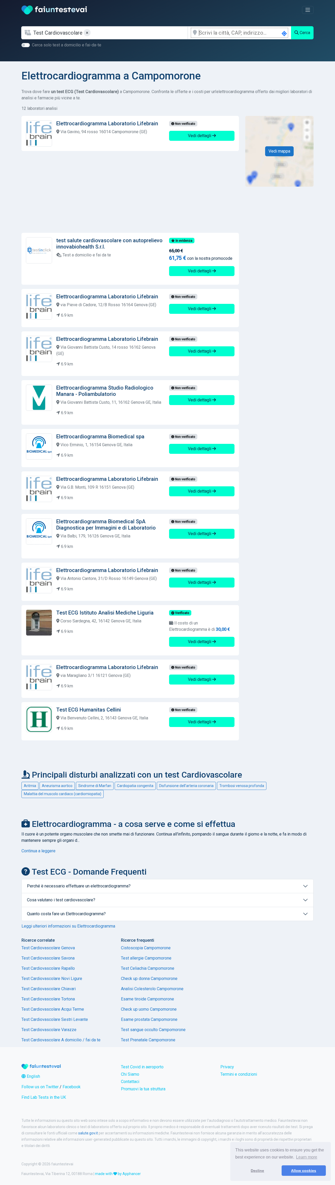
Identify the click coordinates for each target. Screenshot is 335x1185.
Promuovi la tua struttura (143, 1088)
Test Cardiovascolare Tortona (48, 999)
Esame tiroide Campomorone (147, 999)
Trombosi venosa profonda (241, 786)
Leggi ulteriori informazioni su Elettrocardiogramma (68, 926)
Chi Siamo (130, 1074)
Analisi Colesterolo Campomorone (152, 988)
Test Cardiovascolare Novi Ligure (51, 978)
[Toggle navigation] (308, 10)
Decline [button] (257, 1170)
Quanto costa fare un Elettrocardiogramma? (66, 913)
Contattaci (130, 1081)
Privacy (227, 1066)
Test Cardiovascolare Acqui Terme (52, 1009)
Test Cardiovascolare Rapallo (48, 968)
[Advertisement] (130, 192)
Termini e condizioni (238, 1074)
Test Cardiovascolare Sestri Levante (54, 1019)
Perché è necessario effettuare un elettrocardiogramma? (79, 886)
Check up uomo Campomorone (149, 1009)
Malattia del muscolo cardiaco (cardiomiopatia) (62, 794)
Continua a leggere (38, 850)
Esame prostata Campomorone (149, 1019)
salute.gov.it (88, 1133)
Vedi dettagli (200, 135)
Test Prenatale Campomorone (148, 1039)
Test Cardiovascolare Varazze (48, 1029)
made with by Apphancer (118, 1174)
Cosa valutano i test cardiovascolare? (61, 899)
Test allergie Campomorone (146, 958)
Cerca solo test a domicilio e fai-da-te (66, 44)
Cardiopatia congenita (135, 786)
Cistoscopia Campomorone (146, 947)
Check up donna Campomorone (149, 978)
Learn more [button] (306, 1157)
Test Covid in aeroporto (142, 1066)
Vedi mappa (279, 151)
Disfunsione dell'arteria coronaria (186, 786)
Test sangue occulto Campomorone (153, 1029)
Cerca (304, 32)
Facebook (72, 1086)
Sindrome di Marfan (94, 786)
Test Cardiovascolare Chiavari (48, 988)
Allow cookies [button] (303, 1170)
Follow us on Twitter (40, 1086)
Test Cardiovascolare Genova (48, 947)
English (33, 1076)
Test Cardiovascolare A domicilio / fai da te (60, 1039)
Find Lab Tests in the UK (43, 1097)
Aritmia (30, 786)
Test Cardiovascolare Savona (48, 958)
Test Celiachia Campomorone (147, 968)
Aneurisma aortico (57, 786)
